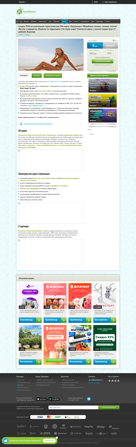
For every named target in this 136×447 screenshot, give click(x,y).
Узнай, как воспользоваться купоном (38, 124)
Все (17, 21)
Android (57, 81)
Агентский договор (68, 380)
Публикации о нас (24, 382)
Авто (50, 21)
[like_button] (114, 41)
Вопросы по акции (53, 75)
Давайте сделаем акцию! (45, 380)
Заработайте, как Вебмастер (46, 382)
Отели (108, 21)
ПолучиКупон (85, 21)
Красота (27, 21)
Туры (71, 21)
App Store (41, 399)
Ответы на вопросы (24, 390)
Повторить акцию (102, 61)
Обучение (57, 21)
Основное (24, 75)
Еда (21, 21)
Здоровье (34, 21)
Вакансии (21, 385)
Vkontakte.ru (112, 381)
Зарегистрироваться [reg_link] (111, 2)
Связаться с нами (94, 383)
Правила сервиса (23, 387)
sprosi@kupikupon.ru (96, 380)
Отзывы (37, 75)
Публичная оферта (68, 385)
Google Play (54, 399)
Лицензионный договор (70, 382)
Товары (65, 21)
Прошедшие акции (43, 385)
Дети (93, 21)
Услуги (76, 21)
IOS (49, 81)
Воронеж (22, 2)
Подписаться (49, 440)
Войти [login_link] (96, 2)
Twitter (115, 381)
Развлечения (42, 21)
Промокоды (100, 21)
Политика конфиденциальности (72, 387)
